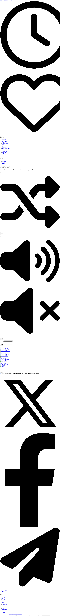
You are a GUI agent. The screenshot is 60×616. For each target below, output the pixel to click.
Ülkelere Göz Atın (5, 156)
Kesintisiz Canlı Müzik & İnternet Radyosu (15, 614)
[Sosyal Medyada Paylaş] (0, 232)
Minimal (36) (4, 147)
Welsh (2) (3, 160)
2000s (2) (3, 140)
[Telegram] (30, 586)
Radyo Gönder (4, 592)
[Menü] (0, 136)
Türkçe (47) (4, 159)
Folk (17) (3, 142)
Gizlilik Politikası (4, 590)
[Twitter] (30, 432)
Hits (2, 596)
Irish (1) (3, 163)
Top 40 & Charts (4, 598)
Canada (3, 611)
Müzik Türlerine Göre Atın (6, 148)
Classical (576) (4, 141)
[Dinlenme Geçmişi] (30, 68)
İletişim (3, 591)
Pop (2, 603)
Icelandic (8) (4, 161)
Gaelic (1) (3, 162)
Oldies (3, 602)
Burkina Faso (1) (4, 154)
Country (3, 599)
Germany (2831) (4, 151)
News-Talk (4, 597)
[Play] (0, 236)
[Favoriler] (30, 135)
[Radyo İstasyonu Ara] (9, 166)
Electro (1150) (4, 144)
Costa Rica (3, 612)
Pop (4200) (4, 139)
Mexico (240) (4, 153)
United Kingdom (4, 609)
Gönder (2, 345)
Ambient (3, 600)
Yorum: (1, 344)
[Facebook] (30, 527)
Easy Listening (4, 604)
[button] (30, 284)
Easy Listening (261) (5, 143)
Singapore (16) (4, 152)
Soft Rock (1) (4, 146)
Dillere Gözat (4, 164)
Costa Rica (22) (4, 155)
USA (3, 608)
